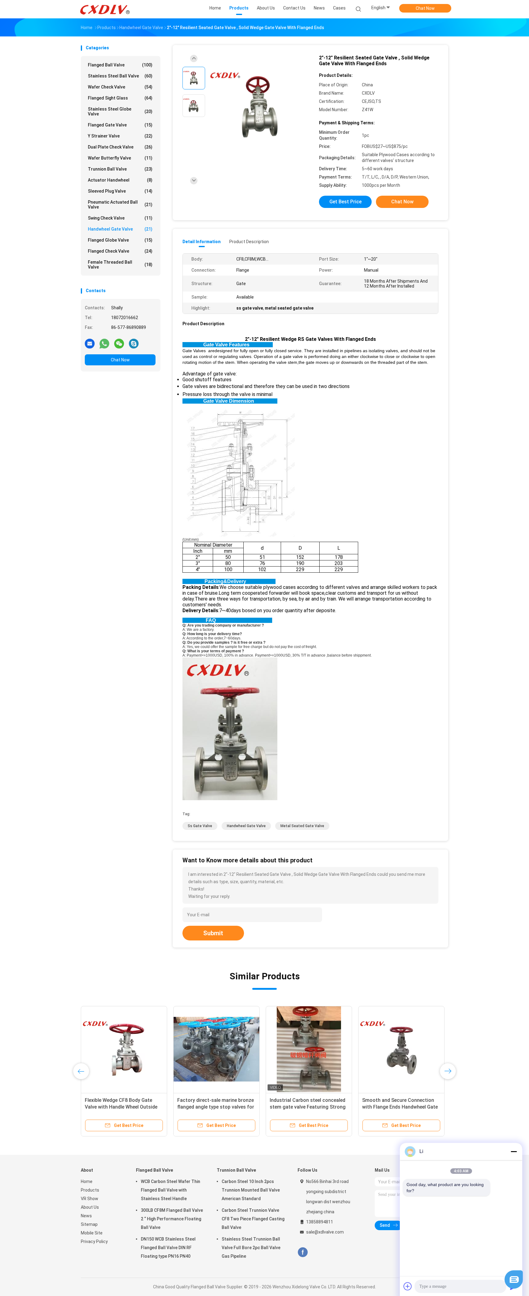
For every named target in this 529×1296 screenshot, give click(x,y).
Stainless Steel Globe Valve (120, 111)
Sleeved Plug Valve (120, 191)
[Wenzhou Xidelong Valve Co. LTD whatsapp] (104, 343)
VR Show (89, 1198)
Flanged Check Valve (120, 251)
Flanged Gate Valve (120, 124)
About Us (90, 1207)
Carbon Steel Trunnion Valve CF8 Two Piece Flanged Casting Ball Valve (253, 1219)
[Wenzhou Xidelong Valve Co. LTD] (105, 9)
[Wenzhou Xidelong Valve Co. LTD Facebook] (303, 1252)
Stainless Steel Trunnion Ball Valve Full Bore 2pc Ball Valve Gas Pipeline (251, 1248)
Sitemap (89, 1224)
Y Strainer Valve (120, 136)
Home (86, 1181)
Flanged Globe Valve (120, 240)
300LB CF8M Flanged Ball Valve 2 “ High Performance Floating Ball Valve (172, 1219)
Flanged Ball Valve (120, 64)
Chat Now (425, 8)
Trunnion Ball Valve (120, 169)
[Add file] (407, 1286)
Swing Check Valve (120, 218)
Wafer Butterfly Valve (120, 158)
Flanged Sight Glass (120, 98)
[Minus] (513, 1151)
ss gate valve (200, 826)
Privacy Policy (94, 1241)
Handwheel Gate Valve (120, 229)
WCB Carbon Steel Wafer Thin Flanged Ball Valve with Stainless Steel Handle (170, 1190)
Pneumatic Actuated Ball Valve (120, 204)
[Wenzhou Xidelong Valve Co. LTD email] (90, 343)
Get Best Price (345, 202)
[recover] (514, 1287)
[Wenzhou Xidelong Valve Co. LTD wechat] (119, 343)
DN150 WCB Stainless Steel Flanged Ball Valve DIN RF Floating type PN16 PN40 (168, 1248)
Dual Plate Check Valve (120, 147)
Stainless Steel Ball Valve (120, 75)
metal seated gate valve (302, 826)
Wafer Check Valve (120, 87)
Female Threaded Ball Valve (120, 264)
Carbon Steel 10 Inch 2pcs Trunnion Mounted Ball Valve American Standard (251, 1190)
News (86, 1215)
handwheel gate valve (246, 826)
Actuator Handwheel (120, 180)
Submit (213, 933)
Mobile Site (92, 1232)
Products (90, 1190)
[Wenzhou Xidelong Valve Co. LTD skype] (134, 343)
